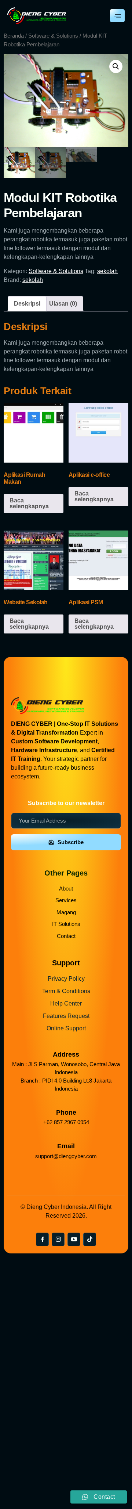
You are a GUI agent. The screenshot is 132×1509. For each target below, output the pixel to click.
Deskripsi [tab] (27, 303)
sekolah (107, 271)
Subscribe (71, 842)
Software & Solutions (53, 36)
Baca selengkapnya (29, 503)
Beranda (14, 36)
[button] (115, 66)
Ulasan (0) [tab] (63, 303)
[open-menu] (117, 15)
